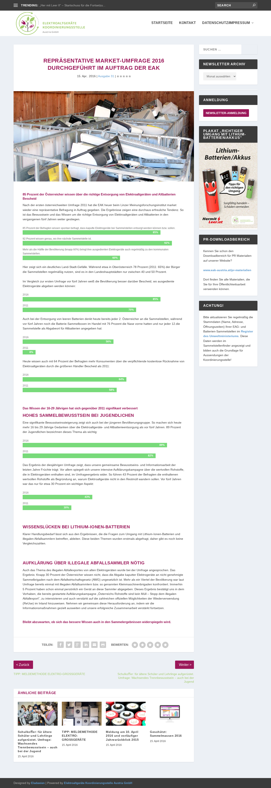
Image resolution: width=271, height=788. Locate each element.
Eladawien (38, 783)
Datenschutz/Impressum (226, 23)
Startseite (162, 23)
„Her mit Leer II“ (50, 5)
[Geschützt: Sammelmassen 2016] (170, 714)
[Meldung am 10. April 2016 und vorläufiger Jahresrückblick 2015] (126, 714)
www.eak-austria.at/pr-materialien (227, 270)
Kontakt (187, 23)
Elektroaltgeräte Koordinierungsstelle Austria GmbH (98, 783)
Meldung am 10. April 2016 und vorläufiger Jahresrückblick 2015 (122, 735)
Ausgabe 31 (106, 76)
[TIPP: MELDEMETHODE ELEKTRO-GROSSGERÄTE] (82, 714)
